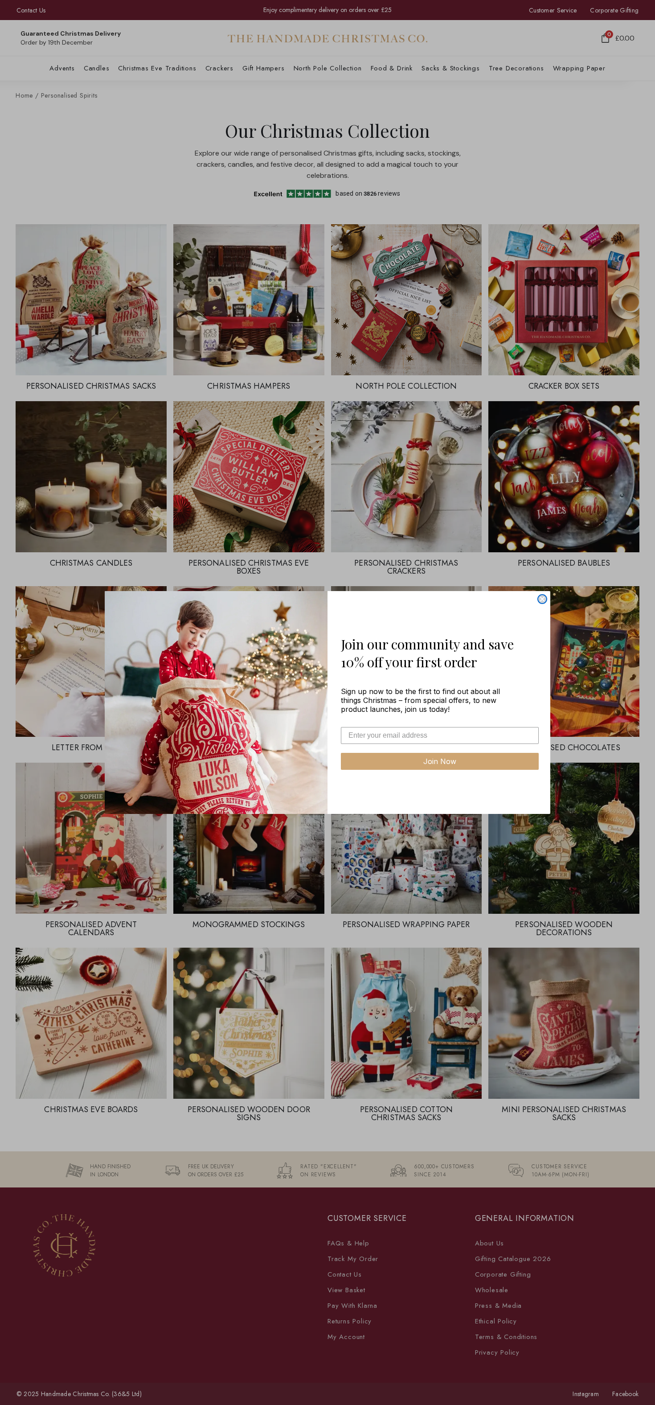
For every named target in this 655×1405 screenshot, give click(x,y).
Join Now (439, 761)
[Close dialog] (542, 599)
